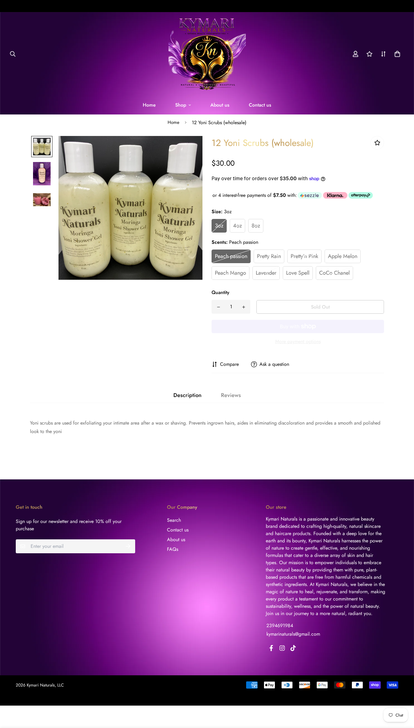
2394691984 (279, 625)
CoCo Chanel (334, 273)
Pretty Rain (269, 256)
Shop (180, 104)
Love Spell (297, 273)
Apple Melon (342, 256)
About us (219, 104)
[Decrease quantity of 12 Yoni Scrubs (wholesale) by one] (218, 307)
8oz (256, 226)
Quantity (220, 292)
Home (149, 104)
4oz (237, 226)
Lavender (266, 273)
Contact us (260, 104)
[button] (396, 54)
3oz (219, 226)
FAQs (172, 549)
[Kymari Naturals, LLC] (207, 53)
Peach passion (231, 256)
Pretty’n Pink (304, 256)
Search (174, 520)
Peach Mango (230, 273)
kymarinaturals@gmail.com (293, 633)
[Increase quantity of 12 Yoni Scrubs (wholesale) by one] (243, 307)
